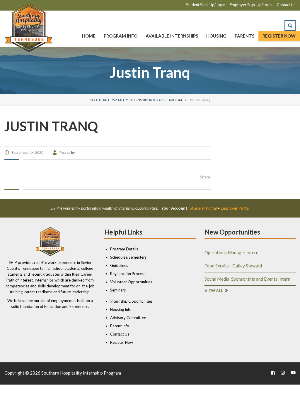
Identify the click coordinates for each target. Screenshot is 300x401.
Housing (216, 35)
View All (213, 290)
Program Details (124, 249)
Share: (205, 177)
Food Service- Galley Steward (233, 265)
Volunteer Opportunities (131, 281)
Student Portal (203, 207)
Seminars (118, 290)
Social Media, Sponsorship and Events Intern (247, 279)
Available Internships (172, 35)
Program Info (120, 35)
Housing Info (121, 309)
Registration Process (127, 273)
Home (89, 35)
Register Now (279, 35)
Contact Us (286, 5)
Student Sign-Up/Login (205, 5)
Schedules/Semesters (128, 257)
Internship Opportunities (131, 301)
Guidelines (119, 265)
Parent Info (119, 326)
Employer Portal (235, 207)
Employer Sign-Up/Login (251, 5)
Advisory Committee (128, 317)
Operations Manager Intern (231, 252)
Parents (244, 35)
